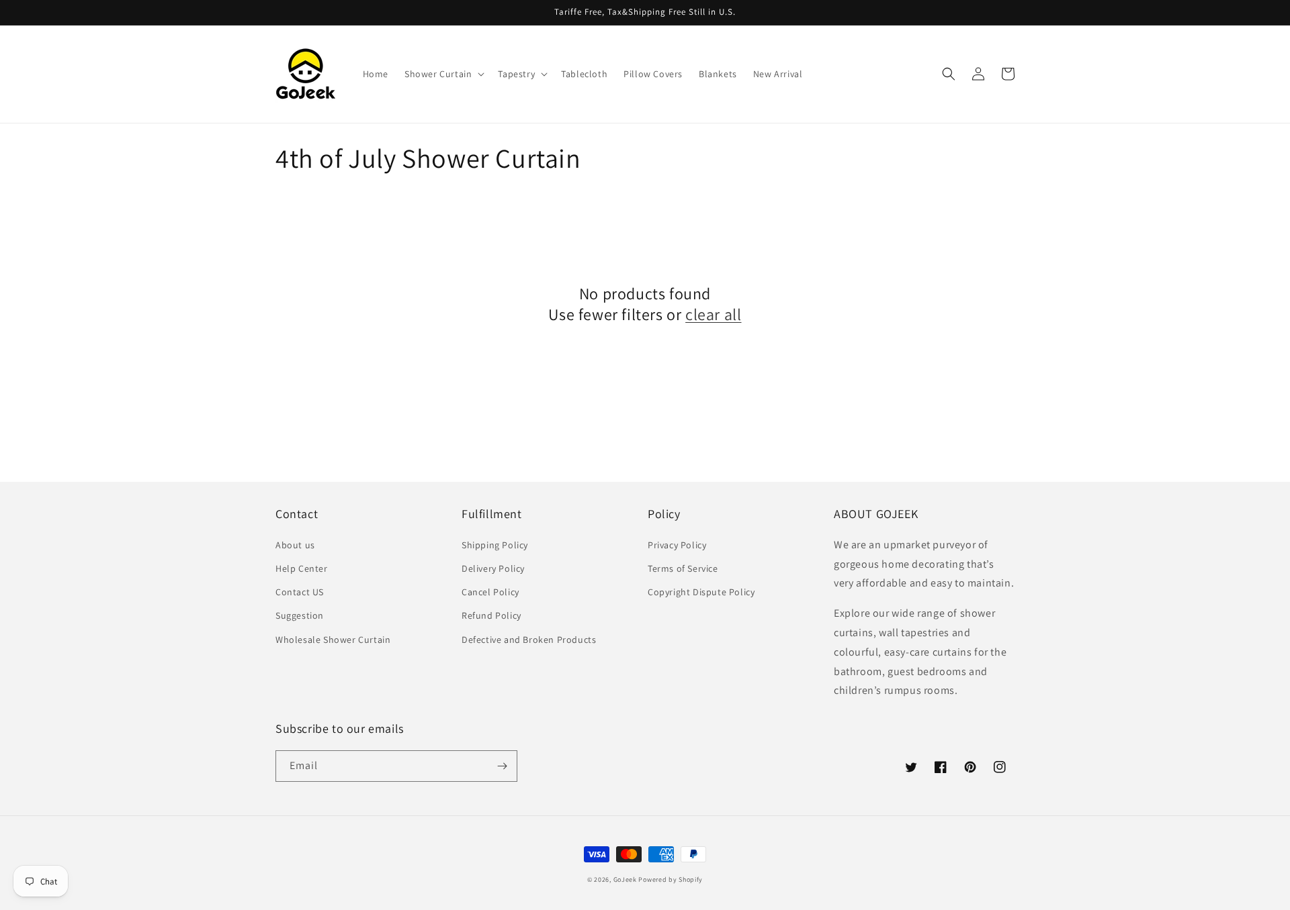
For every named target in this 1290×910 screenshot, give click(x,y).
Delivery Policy (493, 568)
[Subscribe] (502, 766)
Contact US (299, 592)
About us (295, 545)
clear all (713, 314)
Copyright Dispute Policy (701, 592)
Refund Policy (491, 615)
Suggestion (299, 615)
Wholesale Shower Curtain (332, 640)
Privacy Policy (677, 545)
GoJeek (625, 879)
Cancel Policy (490, 592)
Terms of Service (683, 568)
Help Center (301, 568)
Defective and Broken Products (529, 640)
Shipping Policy (495, 545)
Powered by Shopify (670, 879)
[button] (443, 74)
